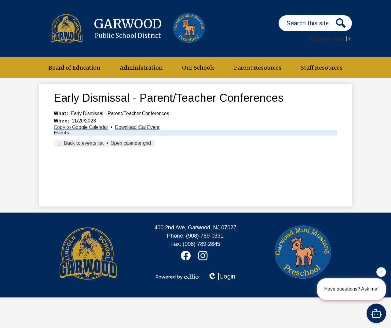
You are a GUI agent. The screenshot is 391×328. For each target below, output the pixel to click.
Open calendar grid (131, 143)
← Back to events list (81, 143)
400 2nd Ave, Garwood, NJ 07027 (195, 227)
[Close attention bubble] (381, 271)
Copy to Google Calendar (81, 127)
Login (227, 276)
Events (61, 132)
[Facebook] (187, 255)
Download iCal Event (137, 127)
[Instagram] (204, 255)
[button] (74, 67)
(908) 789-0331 (205, 236)
